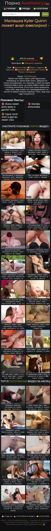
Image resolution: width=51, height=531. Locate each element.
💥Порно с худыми (35, 67)
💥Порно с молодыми (33, 71)
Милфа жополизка (34, 105)
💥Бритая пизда (19, 67)
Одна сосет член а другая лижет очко (9, 117)
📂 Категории (41, 9)
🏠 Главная (7, 516)
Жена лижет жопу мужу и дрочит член (10, 107)
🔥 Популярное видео (24, 516)
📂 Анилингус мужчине (32, 63)
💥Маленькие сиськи (35, 70)
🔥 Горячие (10, 9)
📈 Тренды (24, 9)
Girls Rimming (30, 76)
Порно (25, 3)
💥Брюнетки (20, 70)
